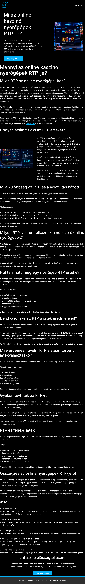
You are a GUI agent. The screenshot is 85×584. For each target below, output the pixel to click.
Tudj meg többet (13, 58)
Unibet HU (30, 124)
